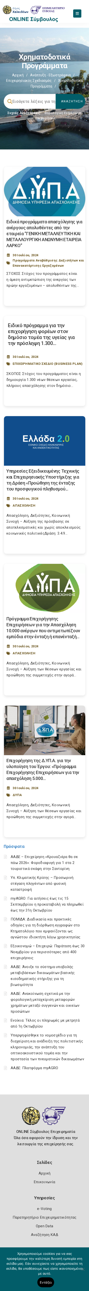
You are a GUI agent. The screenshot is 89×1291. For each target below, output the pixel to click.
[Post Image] (44, 191)
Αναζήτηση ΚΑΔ (44, 1235)
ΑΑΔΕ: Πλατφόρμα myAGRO (34, 1068)
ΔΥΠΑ (17, 795)
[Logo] (44, 1119)
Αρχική (18, 75)
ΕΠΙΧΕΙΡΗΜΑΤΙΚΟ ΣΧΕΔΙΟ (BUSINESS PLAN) (48, 364)
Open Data (44, 1226)
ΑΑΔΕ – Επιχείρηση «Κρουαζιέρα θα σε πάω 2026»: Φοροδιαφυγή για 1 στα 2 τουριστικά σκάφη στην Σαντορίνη (44, 863)
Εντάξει (46, 1282)
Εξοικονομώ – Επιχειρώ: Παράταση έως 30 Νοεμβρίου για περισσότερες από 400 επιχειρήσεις (48, 952)
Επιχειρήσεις (46, 118)
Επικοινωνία (44, 1182)
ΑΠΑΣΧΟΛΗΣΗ (24, 505)
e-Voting (44, 1208)
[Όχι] (82, 1272)
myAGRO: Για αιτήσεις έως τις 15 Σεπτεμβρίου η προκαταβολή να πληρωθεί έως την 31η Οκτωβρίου (47, 904)
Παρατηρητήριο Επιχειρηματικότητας (45, 1217)
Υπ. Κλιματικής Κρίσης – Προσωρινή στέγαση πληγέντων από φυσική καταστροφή (42, 883)
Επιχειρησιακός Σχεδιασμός (29, 81)
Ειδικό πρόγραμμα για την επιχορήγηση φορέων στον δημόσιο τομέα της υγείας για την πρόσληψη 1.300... (41, 334)
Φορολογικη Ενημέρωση (63, 113)
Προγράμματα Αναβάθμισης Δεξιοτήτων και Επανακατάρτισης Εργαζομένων (48, 262)
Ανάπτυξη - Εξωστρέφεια (50, 75)
